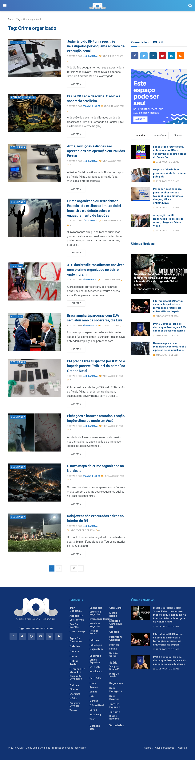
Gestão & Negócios (95, 625)
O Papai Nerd (97, 705)
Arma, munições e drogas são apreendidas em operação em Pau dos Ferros (96, 151)
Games (93, 691)
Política (16, 266)
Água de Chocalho (23, 97)
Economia (96, 607)
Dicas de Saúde (114, 675)
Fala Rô (113, 648)
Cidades (75, 646)
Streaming (95, 714)
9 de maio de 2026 (109, 325)
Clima (73, 656)
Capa (10, 19)
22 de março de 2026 (112, 376)
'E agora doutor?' (114, 668)
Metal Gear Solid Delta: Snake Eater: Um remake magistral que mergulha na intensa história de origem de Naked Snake (169, 615)
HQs (92, 696)
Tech (92, 719)
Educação (96, 645)
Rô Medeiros (90, 279)
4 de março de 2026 (113, 476)
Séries (93, 710)
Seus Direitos (114, 698)
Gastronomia (77, 619)
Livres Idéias (113, 614)
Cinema (74, 689)
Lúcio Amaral (90, 56)
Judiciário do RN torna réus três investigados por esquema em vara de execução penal (95, 46)
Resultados (96, 671)
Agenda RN (76, 615)
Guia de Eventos (74, 625)
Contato (182, 747)
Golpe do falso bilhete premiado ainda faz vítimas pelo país (169, 173)
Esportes (95, 655)
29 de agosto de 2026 (166, 316)
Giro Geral (115, 607)
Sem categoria (115, 690)
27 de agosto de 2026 (147, 289)
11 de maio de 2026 (110, 279)
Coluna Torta (74, 663)
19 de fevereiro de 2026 (81, 530)
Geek (93, 683)
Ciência (74, 651)
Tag (18, 19)
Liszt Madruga (77, 631)
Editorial (95, 640)
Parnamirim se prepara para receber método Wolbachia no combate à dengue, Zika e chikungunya (168, 196)
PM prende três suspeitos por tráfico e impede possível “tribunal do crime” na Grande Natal (96, 366)
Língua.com (96, 649)
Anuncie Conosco (164, 747)
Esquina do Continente (76, 677)
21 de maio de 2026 (111, 220)
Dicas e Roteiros (114, 717)
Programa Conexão (75, 704)
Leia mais (76, 84)
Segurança (18, 42)
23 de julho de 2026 (112, 56)
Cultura (74, 685)
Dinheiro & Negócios (95, 613)
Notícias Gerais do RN (115, 623)
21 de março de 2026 (112, 426)
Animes (94, 687)
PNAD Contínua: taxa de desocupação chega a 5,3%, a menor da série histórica (170, 327)
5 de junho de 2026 (113, 106)
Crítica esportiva (95, 661)
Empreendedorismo (101, 619)
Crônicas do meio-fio (77, 671)
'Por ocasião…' (76, 609)
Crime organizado (32, 19)
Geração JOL (95, 727)
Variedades (116, 725)
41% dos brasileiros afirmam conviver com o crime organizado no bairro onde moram (95, 269)
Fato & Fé (95, 678)
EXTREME (95, 667)
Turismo (114, 712)
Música (73, 698)
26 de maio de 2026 (111, 161)
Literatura (75, 694)
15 (74, 568)
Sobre (147, 747)
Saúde (113, 662)
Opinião (114, 631)
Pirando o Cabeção (115, 638)
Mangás (94, 701)
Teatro (73, 710)
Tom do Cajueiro (114, 706)
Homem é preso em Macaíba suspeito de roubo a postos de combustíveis (169, 346)
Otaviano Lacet (91, 106)
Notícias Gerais (94, 632)
